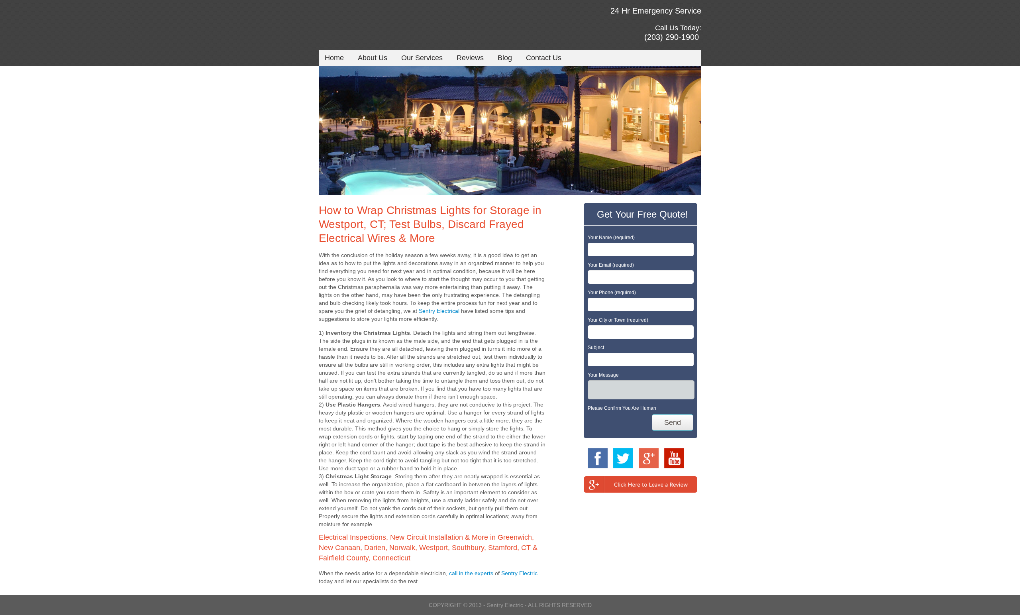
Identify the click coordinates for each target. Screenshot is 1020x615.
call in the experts (471, 573)
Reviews (470, 58)
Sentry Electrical (439, 311)
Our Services (422, 58)
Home (334, 58)
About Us (372, 58)
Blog (505, 58)
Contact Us (543, 58)
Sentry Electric (519, 573)
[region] (510, 130)
